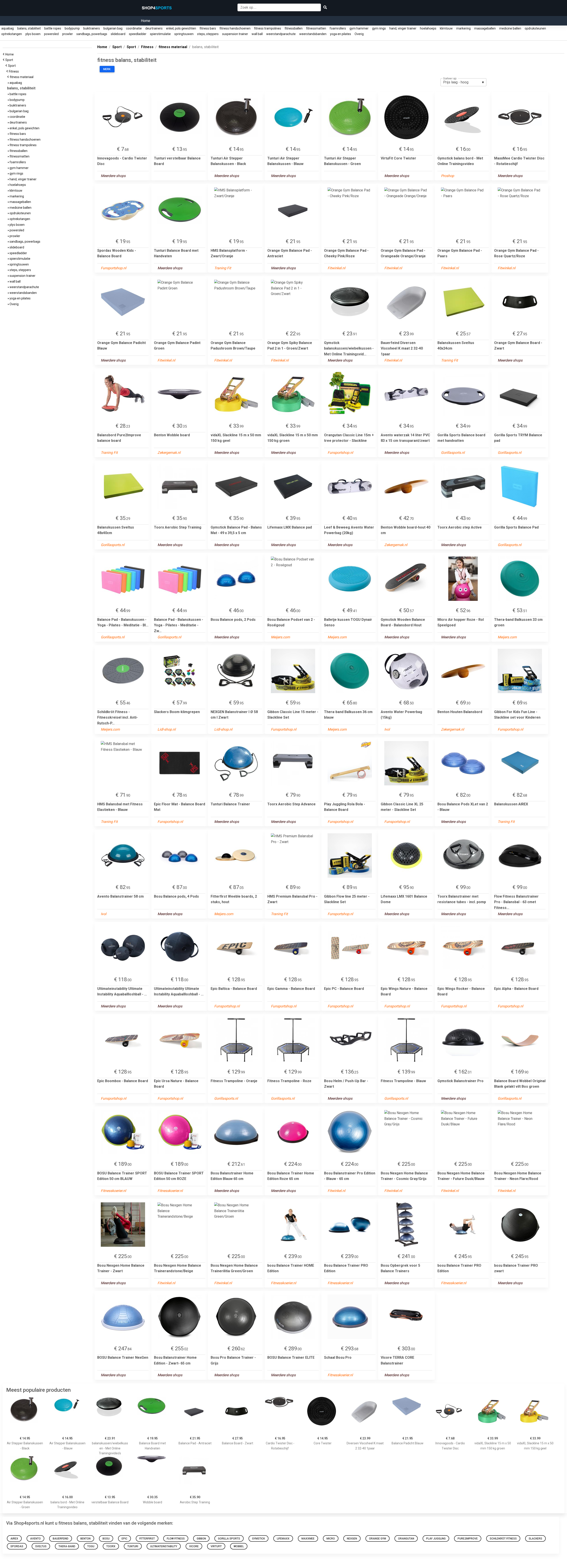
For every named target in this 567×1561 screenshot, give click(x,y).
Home (145, 21)
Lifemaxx (283, 1538)
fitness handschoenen (235, 28)
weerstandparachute (281, 34)
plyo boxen (33, 34)
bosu (106, 1538)
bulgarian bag (113, 28)
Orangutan (406, 1538)
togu (90, 1546)
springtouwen (184, 34)
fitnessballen (293, 28)
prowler (67, 34)
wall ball (257, 34)
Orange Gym (377, 1538)
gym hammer (359, 28)
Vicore (194, 1546)
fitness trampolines (267, 28)
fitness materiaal (22, 77)
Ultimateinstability (163, 1546)
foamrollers (337, 28)
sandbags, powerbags (92, 34)
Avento (35, 1538)
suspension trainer (235, 34)
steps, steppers (208, 34)
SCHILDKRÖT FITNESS (503, 1538)
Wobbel (239, 1546)
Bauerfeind (60, 1538)
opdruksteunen (535, 28)
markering (463, 28)
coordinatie (134, 28)
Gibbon (201, 1538)
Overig (359, 34)
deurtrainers (154, 28)
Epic (124, 1538)
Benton (85, 1538)
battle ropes (52, 28)
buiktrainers (91, 28)
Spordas (16, 1546)
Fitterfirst (147, 1538)
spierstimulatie (160, 34)
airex (14, 1538)
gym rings (379, 28)
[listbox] (463, 82)
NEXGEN (352, 1538)
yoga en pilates (340, 34)
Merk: (107, 69)
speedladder (138, 34)
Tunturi (132, 1546)
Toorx (110, 1546)
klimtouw (446, 28)
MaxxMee (308, 1538)
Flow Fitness (176, 1538)
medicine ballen (510, 28)
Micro (330, 1538)
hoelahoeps (428, 28)
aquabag (7, 28)
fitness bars (207, 28)
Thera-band (66, 1546)
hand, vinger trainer (403, 28)
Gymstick (258, 1538)
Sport (9, 60)
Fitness (14, 71)
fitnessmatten (316, 28)
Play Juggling (436, 1538)
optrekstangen (11, 34)
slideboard (118, 34)
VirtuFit (216, 1546)
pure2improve (468, 1538)
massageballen (485, 28)
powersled (51, 34)
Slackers (535, 1538)
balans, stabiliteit (29, 28)
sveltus (41, 1546)
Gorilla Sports (229, 1538)
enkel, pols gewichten (181, 28)
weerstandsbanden (313, 34)
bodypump (72, 28)
